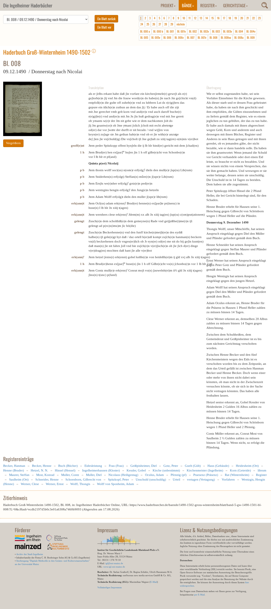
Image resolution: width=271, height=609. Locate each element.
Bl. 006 (167, 37)
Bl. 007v (202, 37)
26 (153, 24)
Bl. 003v (227, 31)
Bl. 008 (213, 37)
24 (141, 24)
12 (195, 18)
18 (229, 18)
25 (148, 24)
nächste (181, 24)
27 (160, 24)
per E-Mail (199, 594)
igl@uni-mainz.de (114, 563)
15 (212, 18)
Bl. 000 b (158, 31)
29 (171, 24)
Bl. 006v (179, 37)
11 (189, 18)
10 (184, 18)
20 (241, 18)
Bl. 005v (155, 37)
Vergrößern (13, 143)
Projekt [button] (167, 5)
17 (224, 18)
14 (206, 18)
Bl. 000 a (145, 31)
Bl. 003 (216, 31)
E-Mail (153, 582)
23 (259, 18)
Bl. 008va (226, 37)
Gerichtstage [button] (234, 5)
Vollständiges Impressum (109, 587)
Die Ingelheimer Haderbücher (27, 5)
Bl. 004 (239, 31)
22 (253, 18)
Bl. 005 (144, 37)
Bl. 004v (250, 31)
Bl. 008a (238, 37)
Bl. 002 (193, 31)
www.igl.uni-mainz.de (114, 566)
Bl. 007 (190, 37)
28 (165, 24)
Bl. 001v (181, 31)
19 (235, 18)
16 (218, 18)
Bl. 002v (204, 31)
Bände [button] (187, 5)
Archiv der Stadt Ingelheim (29, 554)
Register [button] (207, 5)
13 (201, 18)
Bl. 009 (251, 37)
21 (247, 18)
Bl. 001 (170, 31)
